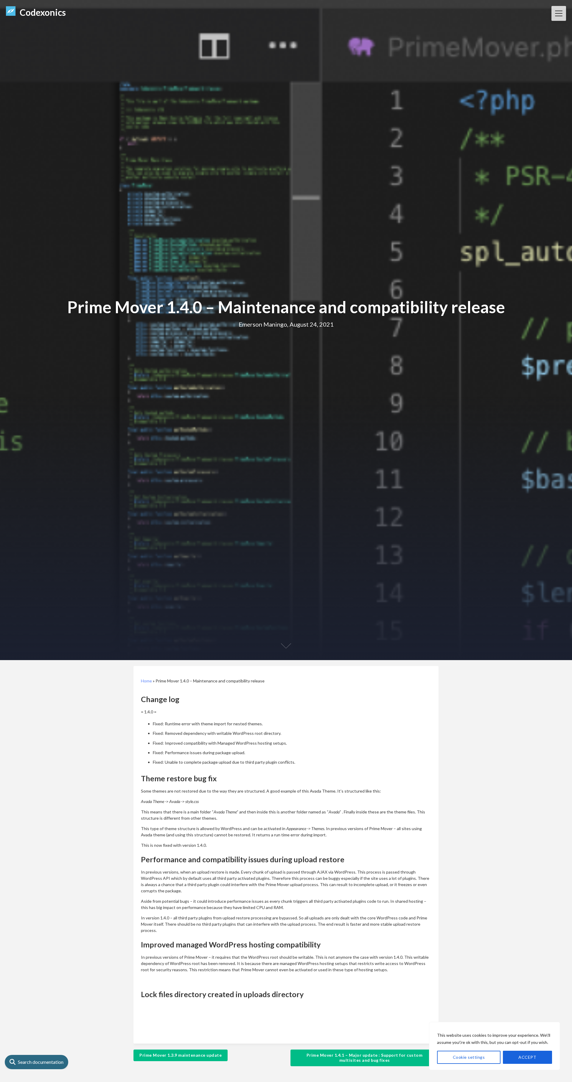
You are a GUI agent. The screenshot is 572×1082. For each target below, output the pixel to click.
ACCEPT (527, 1057)
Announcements (215, 1031)
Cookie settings (469, 1057)
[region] (494, 1046)
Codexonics (43, 12)
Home (146, 680)
